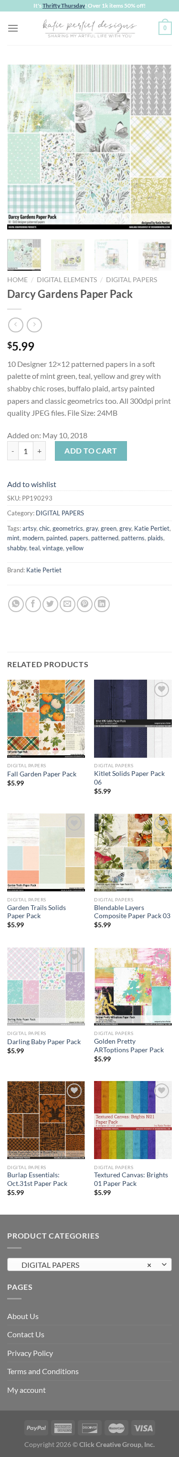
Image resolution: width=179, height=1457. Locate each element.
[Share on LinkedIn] (102, 604)
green (108, 528)
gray (92, 528)
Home (17, 280)
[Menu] (13, 28)
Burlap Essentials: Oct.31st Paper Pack (37, 1179)
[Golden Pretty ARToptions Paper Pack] (133, 986)
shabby (16, 548)
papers (79, 538)
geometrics (68, 528)
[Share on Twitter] (50, 604)
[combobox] (89, 1264)
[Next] (156, 146)
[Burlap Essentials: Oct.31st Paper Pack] (46, 1120)
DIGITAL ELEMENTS (67, 280)
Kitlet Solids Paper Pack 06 (129, 778)
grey (125, 528)
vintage (52, 548)
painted (56, 538)
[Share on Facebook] (33, 604)
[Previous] (22, 146)
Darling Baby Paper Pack (44, 1042)
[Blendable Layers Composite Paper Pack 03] (133, 852)
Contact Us (25, 1334)
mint (13, 538)
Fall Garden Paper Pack (41, 774)
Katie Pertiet (151, 528)
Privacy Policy (30, 1352)
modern (32, 538)
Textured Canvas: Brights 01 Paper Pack (131, 1179)
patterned (104, 538)
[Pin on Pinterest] (85, 604)
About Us (23, 1315)
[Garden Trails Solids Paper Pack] (46, 852)
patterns (133, 538)
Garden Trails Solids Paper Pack (36, 912)
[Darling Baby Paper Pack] (46, 986)
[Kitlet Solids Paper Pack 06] (133, 719)
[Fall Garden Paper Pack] (46, 719)
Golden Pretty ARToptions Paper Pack (129, 1045)
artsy (29, 528)
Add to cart (90, 450)
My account (26, 1389)
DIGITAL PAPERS (131, 280)
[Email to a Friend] (67, 604)
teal (34, 548)
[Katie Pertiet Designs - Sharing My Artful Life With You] (89, 28)
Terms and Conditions (43, 1371)
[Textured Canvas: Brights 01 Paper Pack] (133, 1120)
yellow (75, 548)
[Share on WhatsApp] (16, 604)
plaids (155, 538)
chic (44, 528)
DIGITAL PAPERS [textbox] (84, 1264)
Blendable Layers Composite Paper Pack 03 (132, 912)
